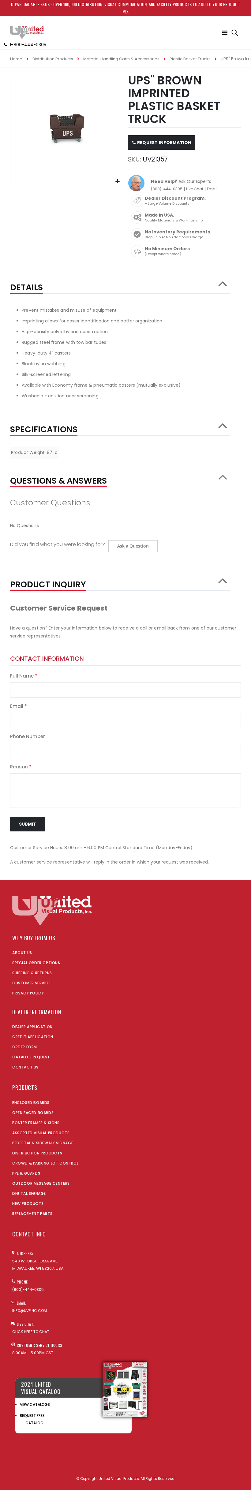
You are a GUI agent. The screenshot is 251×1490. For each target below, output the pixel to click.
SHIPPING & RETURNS (32, 972)
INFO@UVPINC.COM (29, 1310)
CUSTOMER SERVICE (31, 983)
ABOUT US (22, 952)
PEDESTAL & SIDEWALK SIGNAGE (42, 1143)
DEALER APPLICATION (32, 1026)
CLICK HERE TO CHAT (30, 1331)
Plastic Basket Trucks (190, 59)
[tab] (120, 284)
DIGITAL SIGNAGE (29, 1193)
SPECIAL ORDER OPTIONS (36, 962)
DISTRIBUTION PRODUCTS (37, 1153)
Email (212, 188)
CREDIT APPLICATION (32, 1036)
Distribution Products (52, 59)
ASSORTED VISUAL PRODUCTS (40, 1132)
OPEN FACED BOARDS (33, 1112)
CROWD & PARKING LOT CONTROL (45, 1163)
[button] (117, 181)
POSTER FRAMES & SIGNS (36, 1122)
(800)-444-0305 (166, 188)
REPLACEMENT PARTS (32, 1213)
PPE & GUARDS (26, 1173)
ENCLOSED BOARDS (31, 1102)
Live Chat (194, 188)
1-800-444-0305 (28, 45)
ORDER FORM (24, 1047)
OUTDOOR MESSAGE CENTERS (41, 1183)
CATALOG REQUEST (31, 1057)
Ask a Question (133, 546)
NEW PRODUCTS (27, 1203)
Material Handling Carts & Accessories (121, 59)
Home (16, 59)
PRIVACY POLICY (28, 993)
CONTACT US (25, 1067)
